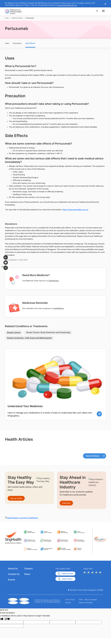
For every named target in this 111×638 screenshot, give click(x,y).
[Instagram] (92, 573)
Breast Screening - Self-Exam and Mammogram (29, 338)
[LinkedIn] (96, 573)
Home (7, 18)
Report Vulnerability (86, 602)
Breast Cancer (14, 332)
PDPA (81, 600)
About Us (13, 568)
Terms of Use (69, 600)
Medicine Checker (17, 18)
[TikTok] (100, 573)
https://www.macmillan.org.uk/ (75, 210)
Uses (7, 43)
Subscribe (66, 503)
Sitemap (68, 602)
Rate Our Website (91, 600)
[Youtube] (89, 573)
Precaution (17, 43)
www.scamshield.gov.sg (67, 5)
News (27, 574)
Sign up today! (16, 498)
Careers (28, 568)
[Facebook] (85, 573)
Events (11, 579)
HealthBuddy (53, 281)
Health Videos (67, 579)
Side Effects (30, 43)
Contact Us (14, 574)
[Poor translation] (7, 618)
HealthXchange (67, 573)
